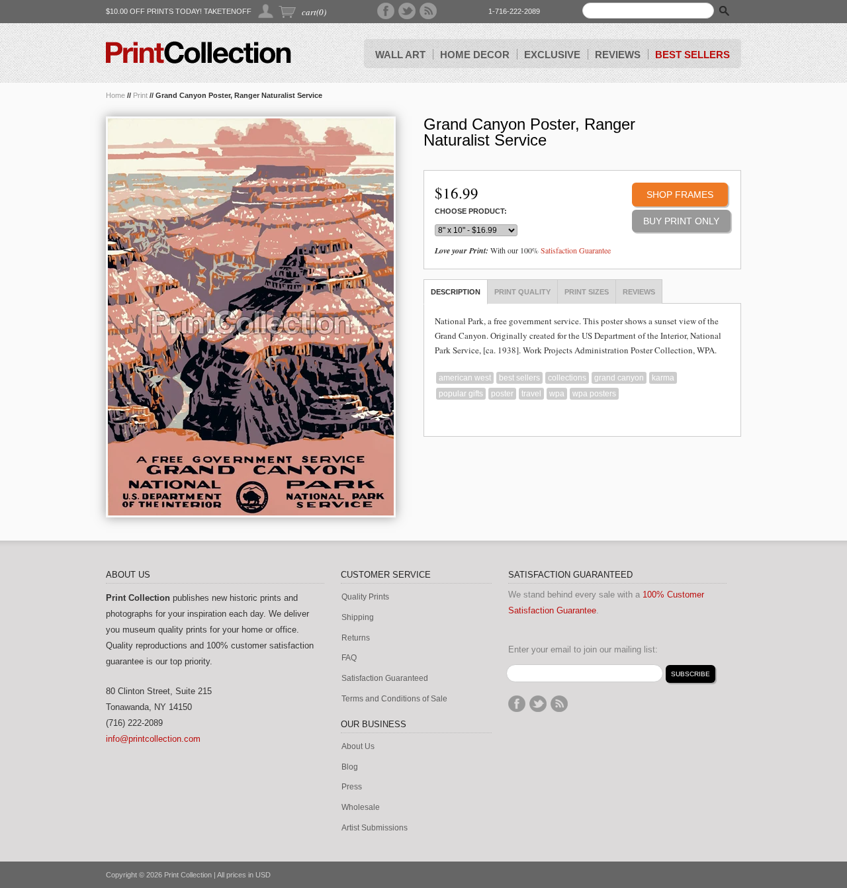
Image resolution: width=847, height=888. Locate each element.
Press (351, 787)
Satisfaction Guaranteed (384, 678)
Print (140, 95)
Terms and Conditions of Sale (394, 699)
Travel (531, 393)
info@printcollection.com (153, 739)
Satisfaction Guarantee (576, 250)
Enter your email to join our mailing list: (583, 649)
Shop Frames (679, 194)
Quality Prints (365, 597)
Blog (349, 767)
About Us (358, 746)
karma (663, 377)
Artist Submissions (374, 828)
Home (115, 95)
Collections (567, 377)
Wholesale (360, 807)
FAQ (349, 658)
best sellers (519, 377)
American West (465, 377)
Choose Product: (471, 211)
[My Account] (266, 11)
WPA (556, 393)
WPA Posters (594, 393)
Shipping (357, 617)
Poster (502, 393)
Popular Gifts (461, 393)
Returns (355, 638)
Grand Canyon (619, 377)
